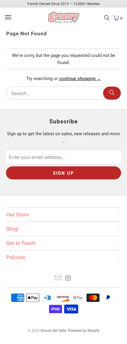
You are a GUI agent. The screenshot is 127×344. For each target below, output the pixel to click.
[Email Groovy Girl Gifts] (58, 278)
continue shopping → (80, 78)
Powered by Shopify (84, 331)
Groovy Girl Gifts (53, 331)
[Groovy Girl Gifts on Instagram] (68, 278)
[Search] (112, 93)
